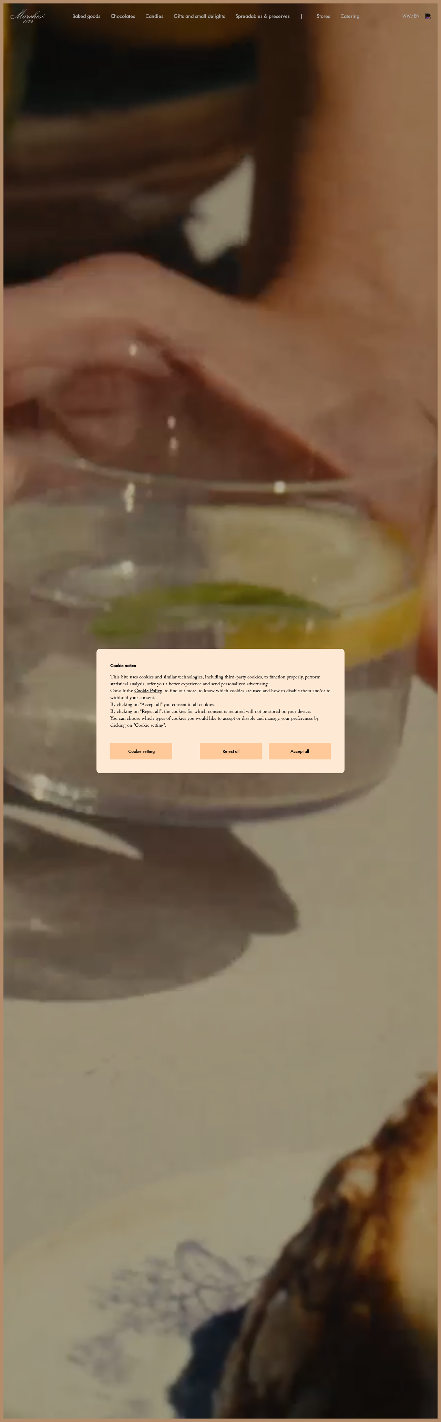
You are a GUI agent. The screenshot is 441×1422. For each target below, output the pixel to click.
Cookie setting (141, 751)
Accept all (299, 751)
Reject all (231, 751)
